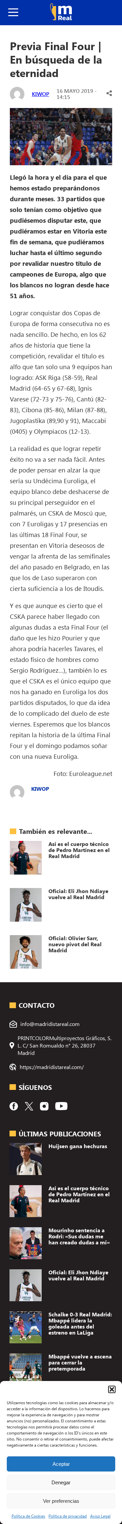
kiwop (40, 93)
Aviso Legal (100, 1516)
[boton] (13, 13)
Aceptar (61, 1464)
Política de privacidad (67, 1516)
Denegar (61, 1482)
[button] (111, 1389)
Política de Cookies (28, 1516)
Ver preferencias (61, 1501)
